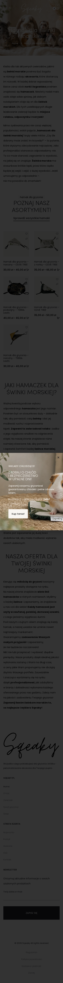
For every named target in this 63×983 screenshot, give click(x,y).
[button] (58, 457)
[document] (31, 491)
